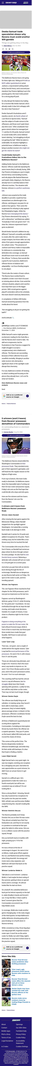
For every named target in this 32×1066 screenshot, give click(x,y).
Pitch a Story (5, 1034)
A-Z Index (4, 1046)
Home (3, 403)
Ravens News (10, 1010)
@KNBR (4, 326)
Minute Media (12, 1051)
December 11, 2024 (8, 330)
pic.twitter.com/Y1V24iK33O (18, 326)
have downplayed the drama (17, 214)
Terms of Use (6, 1037)
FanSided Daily (21, 1031)
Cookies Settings (22, 1046)
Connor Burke (8, 432)
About (3, 1024)
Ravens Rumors (11, 403)
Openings (19, 1024)
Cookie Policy (20, 1037)
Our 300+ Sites (21, 1028)
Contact (4, 1028)
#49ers (16, 299)
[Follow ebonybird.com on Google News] (27, 396)
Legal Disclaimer (7, 1041)
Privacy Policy (21, 1034)
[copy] (12, 49)
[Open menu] (3, 3)
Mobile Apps (5, 1031)
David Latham (21, 116)
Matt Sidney (8, 46)
